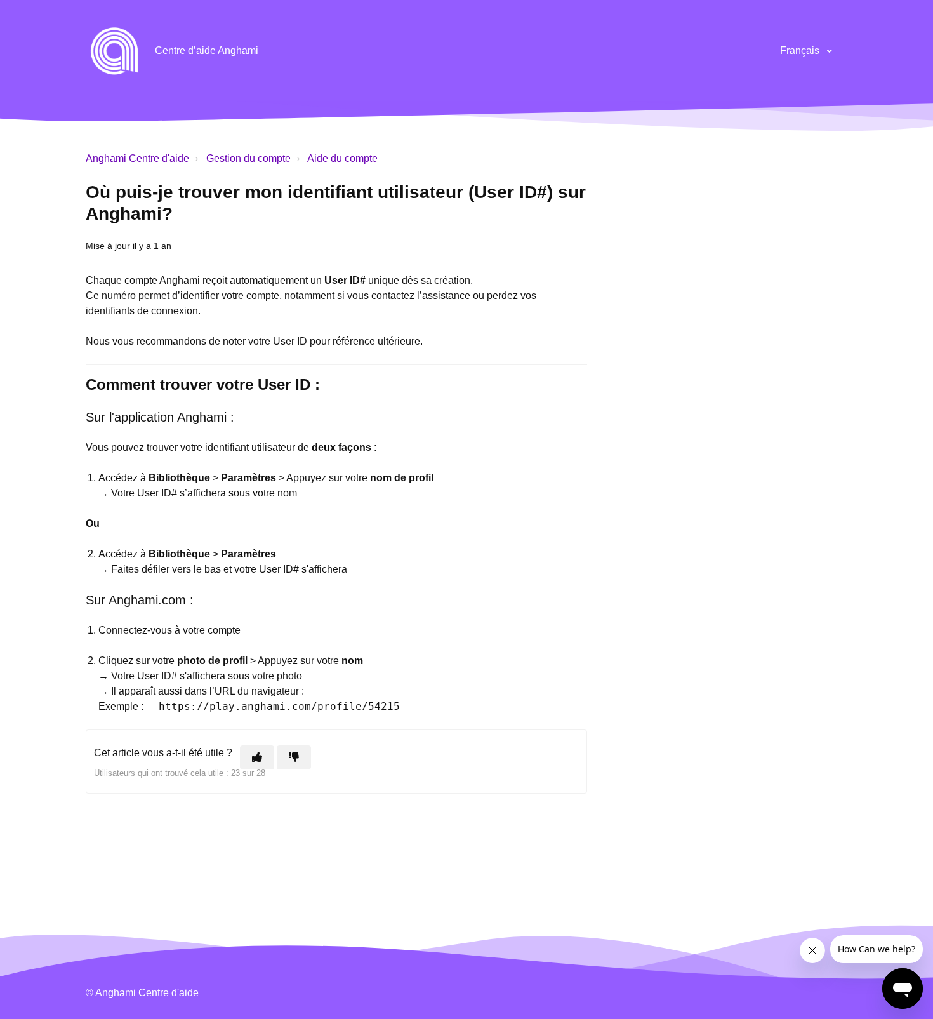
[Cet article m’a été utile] (257, 757)
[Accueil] (114, 50)
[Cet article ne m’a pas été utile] (294, 757)
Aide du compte (342, 158)
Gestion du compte (248, 158)
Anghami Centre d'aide (137, 158)
